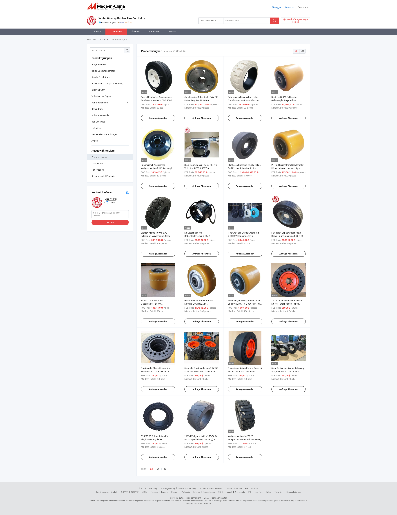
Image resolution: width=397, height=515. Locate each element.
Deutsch (174, 492)
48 (165, 468)
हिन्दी (249, 492)
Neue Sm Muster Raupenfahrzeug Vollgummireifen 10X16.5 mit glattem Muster (287, 371)
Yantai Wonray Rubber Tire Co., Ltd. (120, 18)
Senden (110, 222)
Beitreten (289, 7)
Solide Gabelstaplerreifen (103, 70)
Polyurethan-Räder (100, 115)
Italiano (196, 492)
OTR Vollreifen (98, 89)
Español (164, 492)
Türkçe (268, 492)
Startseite (96, 31)
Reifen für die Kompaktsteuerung (107, 83)
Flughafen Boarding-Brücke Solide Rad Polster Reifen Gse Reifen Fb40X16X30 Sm (244, 168)
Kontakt (172, 31)
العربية (229, 492)
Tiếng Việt (278, 492)
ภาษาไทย (259, 492)
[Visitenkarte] (127, 192)
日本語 (144, 492)
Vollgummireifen (99, 64)
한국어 (220, 492)
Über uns (136, 31)
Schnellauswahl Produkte (237, 488)
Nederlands (240, 492)
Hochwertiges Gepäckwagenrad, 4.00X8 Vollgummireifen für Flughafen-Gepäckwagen (243, 236)
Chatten (112, 202)
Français (154, 492)
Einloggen (276, 7)
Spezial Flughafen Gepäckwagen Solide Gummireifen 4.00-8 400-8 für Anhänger (156, 100)
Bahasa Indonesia (293, 492)
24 (151, 469)
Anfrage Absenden (158, 118)
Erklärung (153, 488)
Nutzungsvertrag (168, 488)
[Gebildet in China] (107, 6)
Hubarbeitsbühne (99, 102)
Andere (94, 140)
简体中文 (124, 492)
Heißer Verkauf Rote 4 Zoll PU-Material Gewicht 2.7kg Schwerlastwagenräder (198, 303)
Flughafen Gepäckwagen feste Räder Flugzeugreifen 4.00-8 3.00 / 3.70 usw (288, 236)
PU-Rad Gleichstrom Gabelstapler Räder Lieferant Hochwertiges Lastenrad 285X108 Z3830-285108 (288, 168)
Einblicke (254, 488)
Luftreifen (96, 128)
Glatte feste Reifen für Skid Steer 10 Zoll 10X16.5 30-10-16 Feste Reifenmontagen (245, 371)
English (114, 492)
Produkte (117, 31)
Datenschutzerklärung (187, 488)
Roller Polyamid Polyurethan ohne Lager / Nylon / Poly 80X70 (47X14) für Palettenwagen (245, 303)
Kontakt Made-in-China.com (211, 488)
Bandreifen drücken (100, 77)
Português (185, 492)
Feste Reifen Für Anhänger (104, 134)
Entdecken (154, 31)
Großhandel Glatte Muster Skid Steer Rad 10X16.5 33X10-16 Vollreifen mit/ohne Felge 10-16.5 (157, 371)
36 (158, 468)
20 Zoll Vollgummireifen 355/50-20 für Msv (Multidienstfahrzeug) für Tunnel (201, 439)
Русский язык (209, 492)
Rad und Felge (98, 121)
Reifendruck (97, 108)
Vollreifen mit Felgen (101, 96)
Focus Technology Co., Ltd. (196, 498)
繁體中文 (135, 492)
